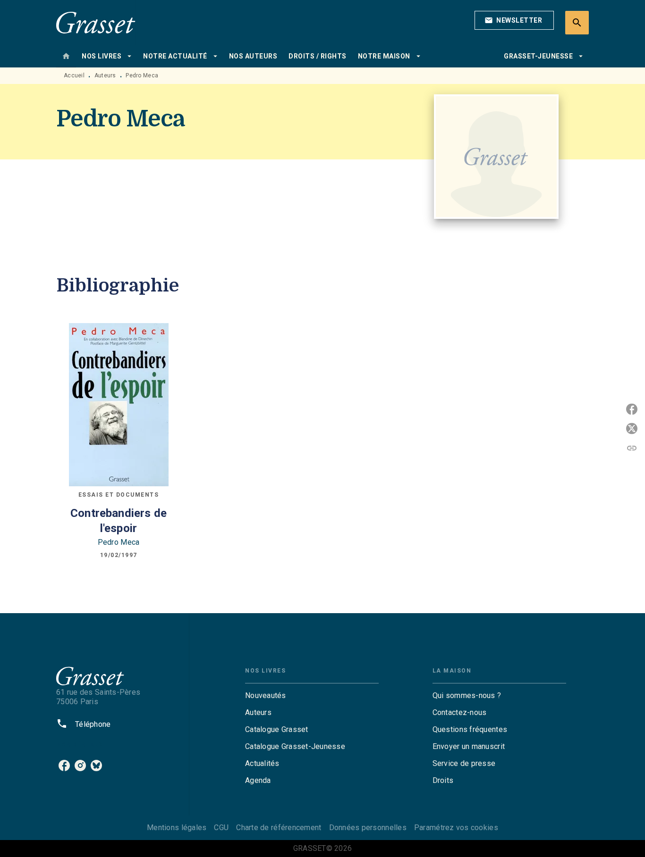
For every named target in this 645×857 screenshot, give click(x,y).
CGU (221, 827)
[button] (514, 20)
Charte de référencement (278, 827)
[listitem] (64, 765)
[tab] (66, 56)
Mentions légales (176, 827)
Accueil (74, 75)
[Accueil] (96, 22)
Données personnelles (368, 827)
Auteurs (105, 75)
